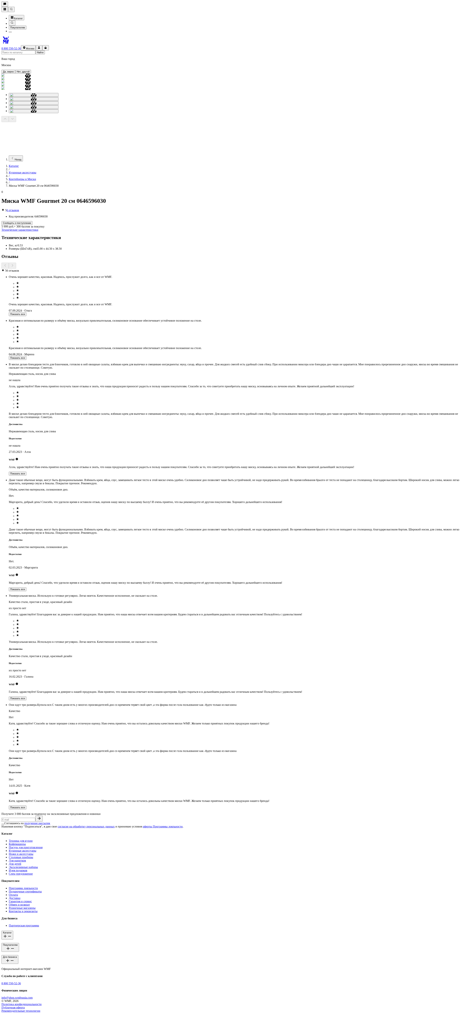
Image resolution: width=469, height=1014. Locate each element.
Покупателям (17, 27)
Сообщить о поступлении (17, 223)
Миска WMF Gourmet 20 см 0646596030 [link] (34, 185)
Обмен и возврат (19, 904)
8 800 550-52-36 (11, 48)
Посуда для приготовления (26, 847)
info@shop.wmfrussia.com (17, 997)
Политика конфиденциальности (21, 1004)
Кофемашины (17, 844)
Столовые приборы (21, 857)
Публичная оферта (13, 1007)
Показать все (17, 314)
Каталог (18, 18)
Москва (30, 48)
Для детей (15, 863)
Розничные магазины (22, 907)
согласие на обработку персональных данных (86, 826)
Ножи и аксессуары (21, 853)
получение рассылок (37, 823)
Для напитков (17, 860)
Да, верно (8, 71)
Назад (18, 159)
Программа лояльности (23, 888)
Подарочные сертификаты (25, 891)
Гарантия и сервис (20, 901)
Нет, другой (23, 71)
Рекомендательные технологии (20, 1010)
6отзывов (13, 210)
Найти (40, 52)
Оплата (13, 894)
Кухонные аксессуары (22, 172)
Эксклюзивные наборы (23, 867)
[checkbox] (2, 824)
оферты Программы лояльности (163, 826)
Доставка (14, 898)
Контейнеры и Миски (22, 179)
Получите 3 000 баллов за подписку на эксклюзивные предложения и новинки (51, 813)
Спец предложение (21, 873)
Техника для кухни (21, 840)
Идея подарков (18, 870)
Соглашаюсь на (27, 823)
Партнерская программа (24, 925)
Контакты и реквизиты (23, 911)
